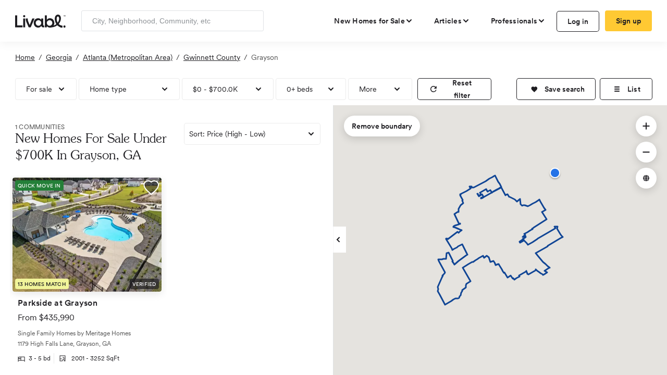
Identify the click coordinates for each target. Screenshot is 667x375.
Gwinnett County (211, 57)
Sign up (628, 21)
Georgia (59, 57)
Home (25, 57)
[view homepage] (40, 20)
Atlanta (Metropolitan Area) (127, 57)
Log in (578, 21)
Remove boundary (382, 126)
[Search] (252, 20)
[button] (556, 89)
